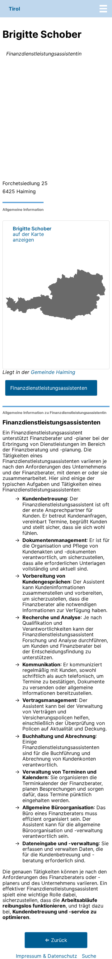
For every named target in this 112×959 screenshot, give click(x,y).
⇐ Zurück (56, 940)
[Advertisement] (56, 119)
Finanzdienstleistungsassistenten (48, 388)
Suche (89, 956)
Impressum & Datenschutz (46, 956)
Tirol (14, 9)
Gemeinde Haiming (53, 372)
